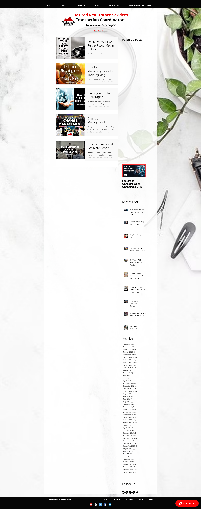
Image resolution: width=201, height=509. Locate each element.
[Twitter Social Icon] (100, 504)
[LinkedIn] (130, 492)
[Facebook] (133, 492)
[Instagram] (126, 492)
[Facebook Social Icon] (105, 504)
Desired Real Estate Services (100, 15)
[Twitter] (137, 492)
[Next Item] (142, 171)
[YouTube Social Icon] (91, 504)
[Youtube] (123, 492)
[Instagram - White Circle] (96, 504)
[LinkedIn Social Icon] (110, 504)
